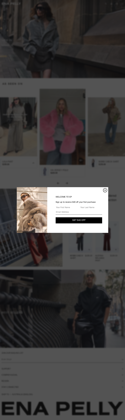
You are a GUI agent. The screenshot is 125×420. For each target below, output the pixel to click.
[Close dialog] (105, 190)
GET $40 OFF (79, 220)
